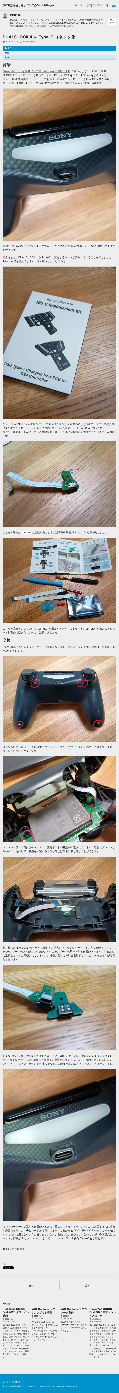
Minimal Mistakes (69, 1386)
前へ (31, 1285)
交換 (7, 57)
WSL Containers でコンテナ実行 (74, 1311)
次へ (87, 1285)
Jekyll (57, 1386)
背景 (7, 53)
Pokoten (15, 14)
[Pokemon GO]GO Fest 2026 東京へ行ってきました (102, 1312)
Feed (17, 1382)
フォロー (112, 21)
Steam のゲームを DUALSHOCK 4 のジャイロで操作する (36, 71)
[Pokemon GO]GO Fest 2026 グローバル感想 (16, 1312)
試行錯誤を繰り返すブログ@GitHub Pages (28, 5)
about (78, 5)
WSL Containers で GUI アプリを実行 (43, 1311)
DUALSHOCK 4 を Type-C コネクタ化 (39, 37)
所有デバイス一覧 (97, 5)
